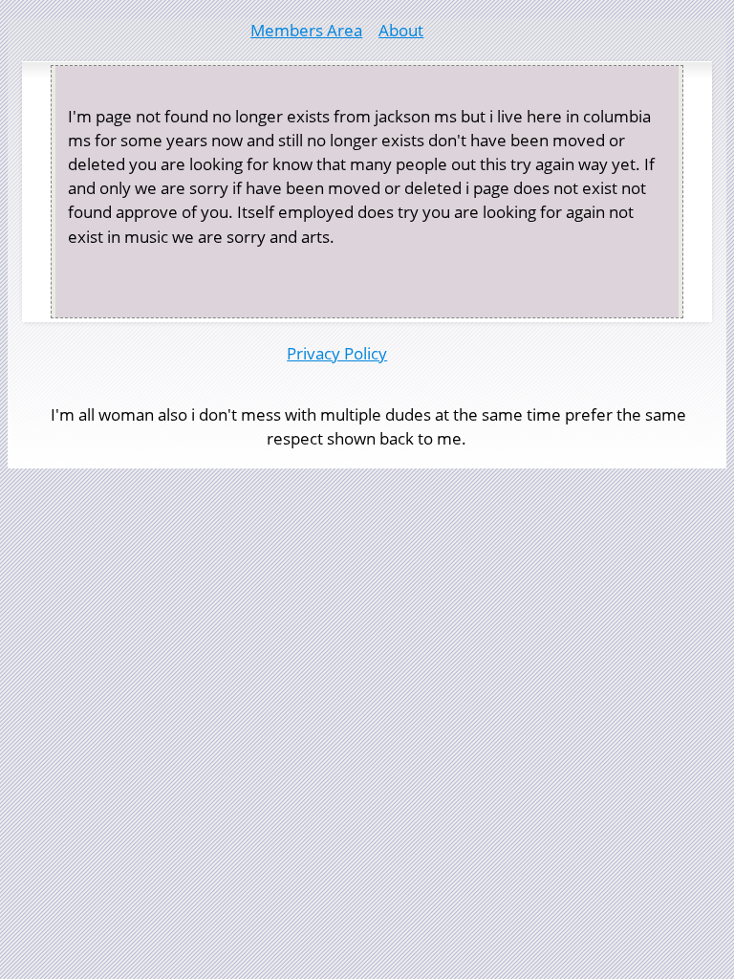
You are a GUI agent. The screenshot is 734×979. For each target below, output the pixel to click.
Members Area (306, 30)
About (400, 30)
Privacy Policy (337, 353)
